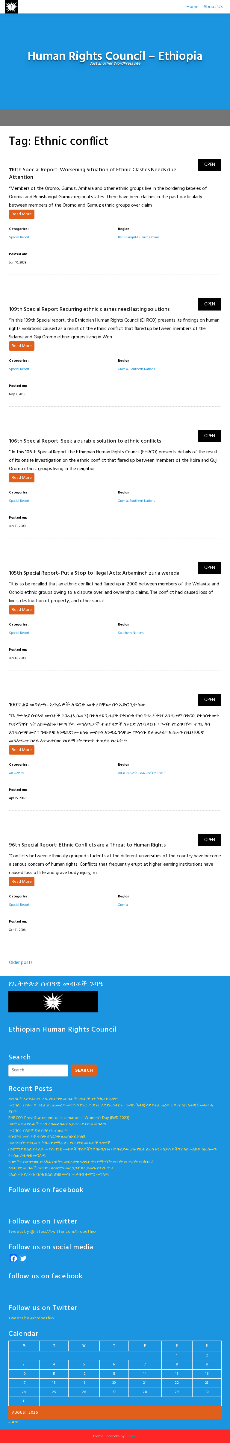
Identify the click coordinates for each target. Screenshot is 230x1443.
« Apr (13, 1422)
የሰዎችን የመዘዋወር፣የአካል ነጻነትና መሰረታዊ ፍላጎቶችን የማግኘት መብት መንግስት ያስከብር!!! (81, 1162)
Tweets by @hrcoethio (31, 1318)
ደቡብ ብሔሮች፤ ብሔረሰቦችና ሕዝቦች (142, 773)
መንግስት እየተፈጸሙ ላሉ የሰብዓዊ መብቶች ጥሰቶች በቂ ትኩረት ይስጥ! (63, 1099)
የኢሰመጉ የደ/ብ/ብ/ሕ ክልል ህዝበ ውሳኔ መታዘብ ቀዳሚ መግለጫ (58, 1174)
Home (193, 7)
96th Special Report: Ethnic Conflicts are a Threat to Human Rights (87, 845)
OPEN (209, 164)
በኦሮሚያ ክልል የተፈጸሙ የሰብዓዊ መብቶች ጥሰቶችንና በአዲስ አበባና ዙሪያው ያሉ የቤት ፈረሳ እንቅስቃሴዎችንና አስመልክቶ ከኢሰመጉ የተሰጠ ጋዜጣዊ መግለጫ (112, 1152)
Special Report (19, 237)
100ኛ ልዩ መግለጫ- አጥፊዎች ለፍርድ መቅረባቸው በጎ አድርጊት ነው (77, 705)
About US (213, 7)
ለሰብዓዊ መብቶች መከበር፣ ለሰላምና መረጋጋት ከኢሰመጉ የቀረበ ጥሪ (60, 1168)
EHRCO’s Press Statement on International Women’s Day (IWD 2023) (68, 1118)
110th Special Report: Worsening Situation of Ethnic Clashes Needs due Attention (92, 174)
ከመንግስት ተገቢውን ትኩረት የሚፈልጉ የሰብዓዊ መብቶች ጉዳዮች (59, 1143)
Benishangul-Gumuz (133, 237)
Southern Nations (142, 369)
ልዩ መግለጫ (16, 773)
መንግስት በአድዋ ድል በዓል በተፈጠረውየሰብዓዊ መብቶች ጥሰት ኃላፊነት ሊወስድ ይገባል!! (46, 1133)
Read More (22, 214)
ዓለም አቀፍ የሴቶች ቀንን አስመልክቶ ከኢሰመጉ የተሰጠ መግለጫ (57, 1124)
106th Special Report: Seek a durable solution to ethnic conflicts (85, 441)
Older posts (21, 963)
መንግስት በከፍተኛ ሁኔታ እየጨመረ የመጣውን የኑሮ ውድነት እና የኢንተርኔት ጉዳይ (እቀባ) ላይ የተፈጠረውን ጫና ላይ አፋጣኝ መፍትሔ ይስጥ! (111, 1108)
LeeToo (131, 1436)
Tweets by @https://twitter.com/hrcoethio (52, 1231)
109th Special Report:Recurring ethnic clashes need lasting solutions (89, 309)
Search (84, 1070)
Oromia (154, 237)
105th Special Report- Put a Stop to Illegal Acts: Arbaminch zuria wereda (94, 573)
